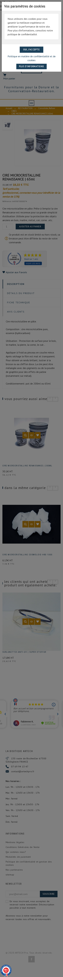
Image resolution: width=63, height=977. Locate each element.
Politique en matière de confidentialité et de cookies (32, 58)
